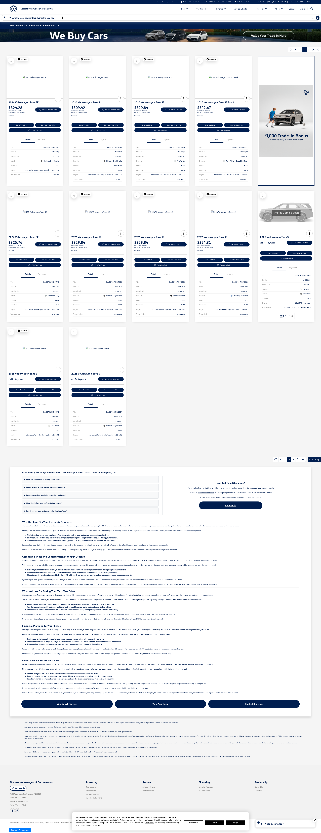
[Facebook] (12, 810)
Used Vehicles (91, 790)
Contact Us (230, 505)
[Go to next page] (313, 49)
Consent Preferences (20, 830)
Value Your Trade (37, 130)
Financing (204, 782)
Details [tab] (28, 139)
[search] (311, 8)
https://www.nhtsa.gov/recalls (107, 752)
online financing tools (41, 644)
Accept (235, 822)
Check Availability (21, 125)
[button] (22, 59)
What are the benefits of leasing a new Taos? (43, 479)
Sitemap (57, 822)
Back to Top (314, 459)
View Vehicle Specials (67, 704)
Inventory (92, 782)
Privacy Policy (39, 822)
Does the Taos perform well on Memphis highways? (45, 487)
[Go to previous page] (296, 49)
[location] (235, 2)
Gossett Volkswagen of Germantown (22, 822)
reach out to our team (206, 492)
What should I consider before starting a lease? (44, 503)
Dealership (261, 782)
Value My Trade (204, 790)
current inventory (46, 530)
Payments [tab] (42, 139)
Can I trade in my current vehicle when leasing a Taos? (46, 511)
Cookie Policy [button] (149, 823)
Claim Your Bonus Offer (48, 125)
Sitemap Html (65, 822)
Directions (258, 790)
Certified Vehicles (92, 794)
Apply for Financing (206, 787)
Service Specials (148, 790)
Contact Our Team (254, 704)
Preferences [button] (96, 825)
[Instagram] (17, 810)
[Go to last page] (318, 49)
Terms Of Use (49, 822)
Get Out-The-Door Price (49, 109)
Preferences (193, 822)
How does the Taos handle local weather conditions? (46, 495)
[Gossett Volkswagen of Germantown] (31, 8)
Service (146, 782)
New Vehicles (91, 787)
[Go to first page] (291, 49)
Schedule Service (148, 787)
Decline (214, 822)
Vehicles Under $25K (94, 798)
